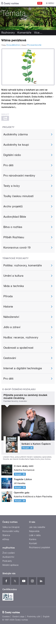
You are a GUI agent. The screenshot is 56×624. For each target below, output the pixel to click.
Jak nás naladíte (37, 527)
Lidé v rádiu (35, 535)
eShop (5, 539)
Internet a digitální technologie (22, 368)
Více (38, 32)
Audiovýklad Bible (14, 216)
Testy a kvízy (11, 185)
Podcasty (7, 561)
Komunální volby (10, 531)
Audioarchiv (8, 557)
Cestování (9, 358)
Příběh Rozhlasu (13, 237)
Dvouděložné (13, 45)
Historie (8, 306)
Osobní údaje (18, 616)
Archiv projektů (13, 206)
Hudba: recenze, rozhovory (20, 337)
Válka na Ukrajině (10, 527)
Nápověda (34, 531)
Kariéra (32, 539)
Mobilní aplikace (10, 565)
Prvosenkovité (34, 45)
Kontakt (33, 543)
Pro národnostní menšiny (19, 175)
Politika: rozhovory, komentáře (22, 265)
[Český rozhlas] (10, 3)
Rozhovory (8, 32)
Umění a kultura (13, 275)
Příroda (8, 296)
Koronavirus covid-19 (17, 247)
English (46, 616)
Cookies (6, 616)
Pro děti (8, 165)
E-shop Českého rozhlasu (19, 389)
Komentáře (24, 32)
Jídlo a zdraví (11, 327)
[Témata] (28, 18)
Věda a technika (13, 286)
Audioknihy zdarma (15, 134)
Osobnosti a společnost (18, 347)
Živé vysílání (8, 553)
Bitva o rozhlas (12, 227)
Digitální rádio (12, 155)
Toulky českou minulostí (18, 196)
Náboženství (11, 316)
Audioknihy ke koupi (16, 144)
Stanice (6, 535)
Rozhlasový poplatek (39, 547)
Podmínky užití (33, 616)
